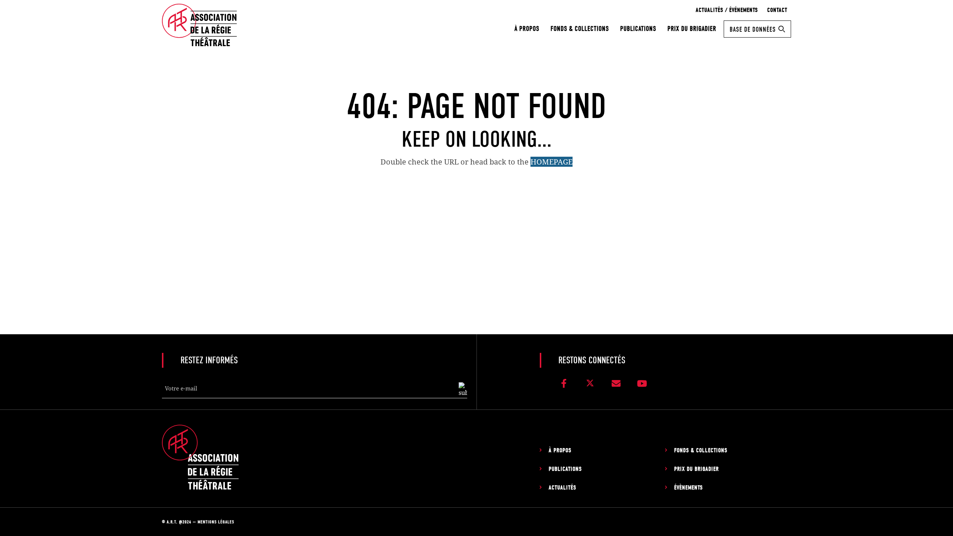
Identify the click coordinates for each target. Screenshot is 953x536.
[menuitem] (527, 29)
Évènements (688, 487)
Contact (777, 10)
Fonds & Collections (580, 29)
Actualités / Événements (727, 10)
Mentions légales (216, 521)
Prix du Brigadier (691, 29)
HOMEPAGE (551, 162)
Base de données (753, 30)
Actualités (562, 487)
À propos (526, 29)
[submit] (463, 389)
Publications (638, 29)
